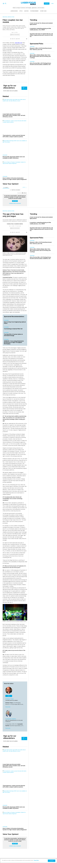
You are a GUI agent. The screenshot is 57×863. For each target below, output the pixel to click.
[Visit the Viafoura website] (24, 192)
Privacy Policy (36, 860)
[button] (3, 3)
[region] (15, 190)
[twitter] (14, 38)
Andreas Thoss (10, 223)
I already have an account (15, 203)
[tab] (6, 187)
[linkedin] (12, 38)
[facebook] (10, 38)
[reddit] (16, 38)
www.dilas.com (18, 42)
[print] (26, 38)
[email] (18, 38)
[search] (5, 3)
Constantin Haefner (18, 223)
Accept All (51, 860)
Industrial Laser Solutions (8, 16)
